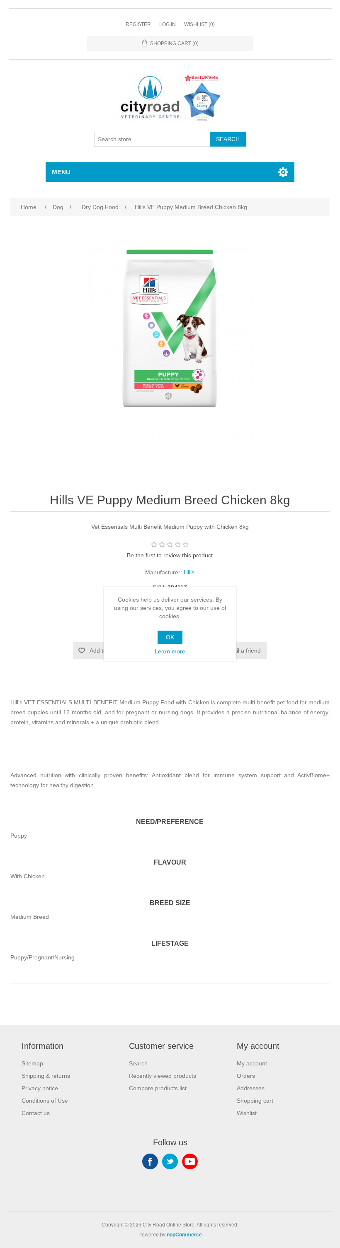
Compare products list (158, 1088)
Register (138, 24)
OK (170, 637)
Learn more (170, 651)
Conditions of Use (45, 1100)
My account (252, 1063)
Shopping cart (255, 1100)
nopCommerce (184, 1235)
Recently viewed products (162, 1075)
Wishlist (247, 1113)
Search (138, 1063)
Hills (189, 572)
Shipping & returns (46, 1075)
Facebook (150, 1161)
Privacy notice (40, 1088)
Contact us (36, 1113)
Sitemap (32, 1063)
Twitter (170, 1161)
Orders (246, 1075)
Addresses (251, 1088)
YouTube (190, 1161)
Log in (167, 24)
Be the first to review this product (170, 555)
